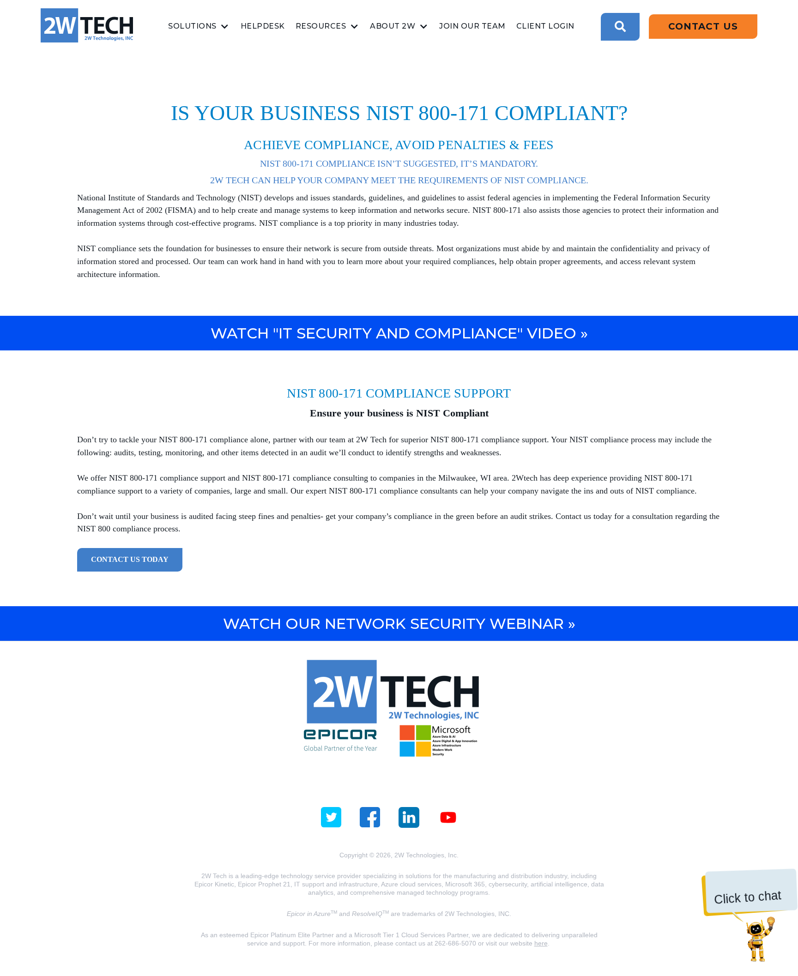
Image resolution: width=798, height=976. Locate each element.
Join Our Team (472, 26)
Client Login (545, 26)
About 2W (392, 26)
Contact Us (703, 26)
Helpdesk (263, 26)
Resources (321, 26)
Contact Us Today (130, 559)
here (541, 943)
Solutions (192, 26)
